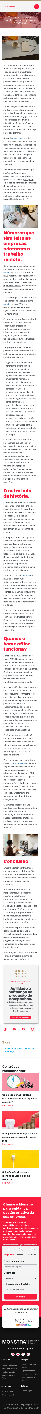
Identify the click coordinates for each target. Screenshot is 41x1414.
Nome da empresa (14, 1261)
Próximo (20, 1296)
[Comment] (28, 1354)
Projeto (21, 1254)
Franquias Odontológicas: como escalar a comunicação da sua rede (20, 1137)
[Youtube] (14, 1029)
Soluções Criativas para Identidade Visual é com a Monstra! (16, 1176)
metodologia (27, 1048)
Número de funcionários (17, 1284)
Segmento (9, 1273)
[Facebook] (23, 1029)
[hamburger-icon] (36, 6)
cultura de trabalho (19, 763)
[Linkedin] (5, 1029)
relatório (26, 575)
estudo (6, 272)
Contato (32, 1254)
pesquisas (17, 138)
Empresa (9, 1254)
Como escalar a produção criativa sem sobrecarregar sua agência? (19, 1098)
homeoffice (11, 1048)
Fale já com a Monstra (20, 1017)
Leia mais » (7, 1105)
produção (10, 1052)
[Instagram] (32, 1029)
